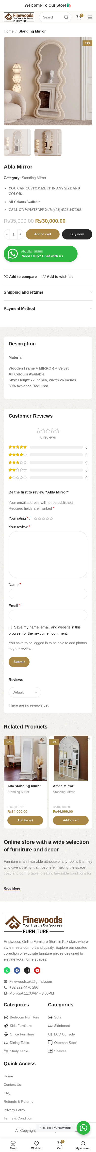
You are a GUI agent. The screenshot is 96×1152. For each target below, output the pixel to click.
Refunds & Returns (18, 1101)
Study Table (19, 1051)
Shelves (60, 1051)
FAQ (7, 1093)
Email (14, 606)
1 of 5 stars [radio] (35, 518)
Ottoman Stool (65, 1043)
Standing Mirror (32, 31)
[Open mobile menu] (90, 17)
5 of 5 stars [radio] (51, 518)
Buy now (77, 234)
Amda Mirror (63, 786)
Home (9, 31)
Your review (19, 527)
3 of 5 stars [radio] (43, 518)
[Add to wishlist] (42, 740)
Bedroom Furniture (24, 1017)
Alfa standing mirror (24, 786)
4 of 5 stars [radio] (47, 518)
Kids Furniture (21, 1026)
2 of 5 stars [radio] (39, 518)
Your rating (18, 518)
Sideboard (62, 1026)
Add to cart (42, 234)
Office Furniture (22, 1034)
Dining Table (19, 1043)
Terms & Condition (18, 1118)
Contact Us (12, 1084)
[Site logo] (19, 17)
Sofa (57, 1017)
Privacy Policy (14, 1110)
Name (15, 584)
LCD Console (64, 1034)
